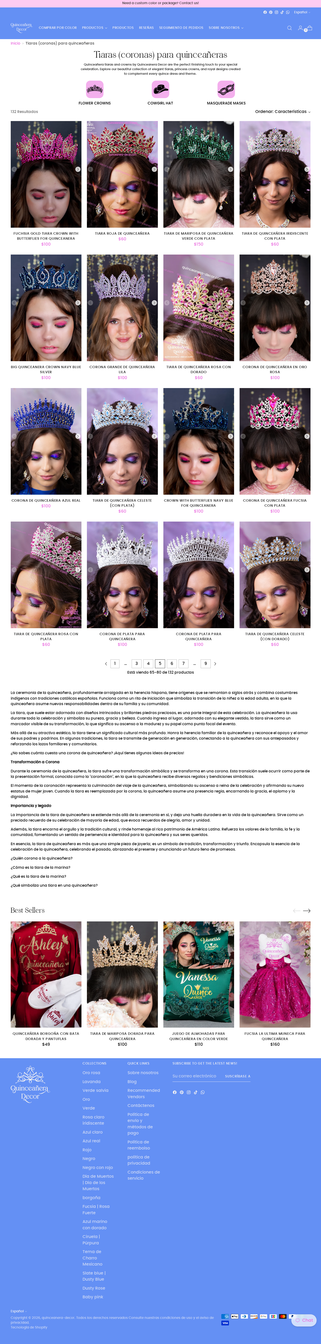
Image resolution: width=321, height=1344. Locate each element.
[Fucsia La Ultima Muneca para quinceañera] (275, 974)
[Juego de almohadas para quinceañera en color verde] (198, 974)
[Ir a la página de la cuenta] (298, 28)
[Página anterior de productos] (106, 663)
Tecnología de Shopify (29, 1327)
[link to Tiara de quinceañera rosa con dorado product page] (198, 308)
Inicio (15, 43)
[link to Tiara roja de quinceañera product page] (122, 174)
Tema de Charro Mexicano (92, 1258)
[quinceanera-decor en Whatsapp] (288, 12)
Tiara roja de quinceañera (122, 233)
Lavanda (92, 1082)
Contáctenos (141, 1106)
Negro (89, 1159)
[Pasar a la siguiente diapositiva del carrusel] (307, 910)
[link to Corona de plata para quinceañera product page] (122, 575)
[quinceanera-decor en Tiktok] (282, 12)
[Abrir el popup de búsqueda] (289, 28)
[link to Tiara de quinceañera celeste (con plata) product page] (122, 441)
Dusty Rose (94, 1288)
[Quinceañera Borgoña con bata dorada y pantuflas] (46, 974)
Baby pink (93, 1297)
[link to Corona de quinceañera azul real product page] (46, 441)
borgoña (91, 1198)
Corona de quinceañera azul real (46, 500)
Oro (86, 1100)
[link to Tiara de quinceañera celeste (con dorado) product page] (275, 575)
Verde (89, 1108)
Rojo (87, 1150)
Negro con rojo (98, 1168)
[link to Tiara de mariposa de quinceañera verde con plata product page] (198, 174)
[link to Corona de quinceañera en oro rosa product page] (275, 308)
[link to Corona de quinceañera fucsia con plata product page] (275, 441)
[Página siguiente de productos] (215, 663)
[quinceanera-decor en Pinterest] (271, 12)
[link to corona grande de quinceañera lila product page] (122, 308)
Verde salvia (96, 1091)
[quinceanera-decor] (22, 28)
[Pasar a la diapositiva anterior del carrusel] (296, 911)
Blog (132, 1082)
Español (300, 12)
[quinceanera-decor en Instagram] (276, 12)
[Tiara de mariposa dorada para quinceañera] (122, 974)
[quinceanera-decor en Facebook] (265, 12)
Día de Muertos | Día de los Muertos (98, 1182)
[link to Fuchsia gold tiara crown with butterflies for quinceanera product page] (46, 174)
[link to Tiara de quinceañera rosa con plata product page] (46, 575)
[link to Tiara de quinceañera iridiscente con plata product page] (275, 174)
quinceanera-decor (58, 1318)
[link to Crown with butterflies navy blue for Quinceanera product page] (198, 441)
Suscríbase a (237, 1076)
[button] (78, 169)
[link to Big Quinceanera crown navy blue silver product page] (46, 308)
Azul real (91, 1141)
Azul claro (93, 1132)
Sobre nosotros (143, 1073)
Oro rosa (91, 1073)
